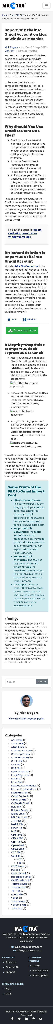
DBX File (9, 50)
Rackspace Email (21, 877)
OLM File (16, 841)
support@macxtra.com (28, 947)
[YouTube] (40, 1018)
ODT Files (16, 834)
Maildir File (17, 824)
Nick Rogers (12, 47)
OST (19, 859)
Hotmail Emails (19, 810)
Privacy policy (40, 970)
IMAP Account (19, 817)
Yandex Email (18, 905)
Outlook (15, 855)
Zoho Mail (16, 908)
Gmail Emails (18, 799)
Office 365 (17, 838)
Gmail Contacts (20, 796)
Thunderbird (18, 887)
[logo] (26, 928)
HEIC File (16, 806)
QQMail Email (18, 873)
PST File (15, 870)
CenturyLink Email (21, 750)
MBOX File (17, 827)
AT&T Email (17, 747)
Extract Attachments (23, 785)
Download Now (24, 330)
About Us (11, 962)
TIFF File (15, 891)
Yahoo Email (18, 901)
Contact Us (12, 967)
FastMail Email (19, 792)
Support (10, 972)
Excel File (16, 782)
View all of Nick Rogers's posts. (26, 718)
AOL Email (17, 740)
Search (42, 681)
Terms (36, 965)
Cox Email (16, 761)
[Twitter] (19, 1018)
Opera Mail (17, 845)
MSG (13, 831)
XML (8, 988)
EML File (15, 778)
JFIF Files (16, 820)
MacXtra (20, 1011)
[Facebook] (12, 1018)
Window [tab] (31, 319)
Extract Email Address (24, 789)
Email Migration (20, 775)
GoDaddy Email (20, 803)
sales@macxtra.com (28, 950)
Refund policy (40, 975)
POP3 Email (17, 866)
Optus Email (18, 848)
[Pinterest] (34, 1018)
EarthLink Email (20, 771)
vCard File (17, 894)
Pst (19, 863)
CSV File (15, 764)
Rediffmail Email (20, 880)
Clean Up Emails (20, 754)
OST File (15, 852)
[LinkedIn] (27, 1018)
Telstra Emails (19, 884)
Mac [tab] (14, 319)
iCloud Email (18, 813)
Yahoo (14, 898)
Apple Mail (17, 743)
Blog (8, 993)
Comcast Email (20, 757)
